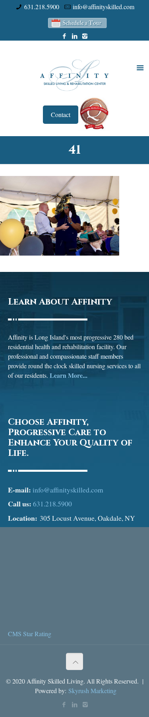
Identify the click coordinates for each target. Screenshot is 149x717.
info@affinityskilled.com (103, 6)
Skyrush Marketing (92, 690)
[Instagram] (85, 36)
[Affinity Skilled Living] (74, 74)
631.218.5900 (41, 6)
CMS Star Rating (29, 633)
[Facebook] (64, 36)
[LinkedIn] (74, 36)
